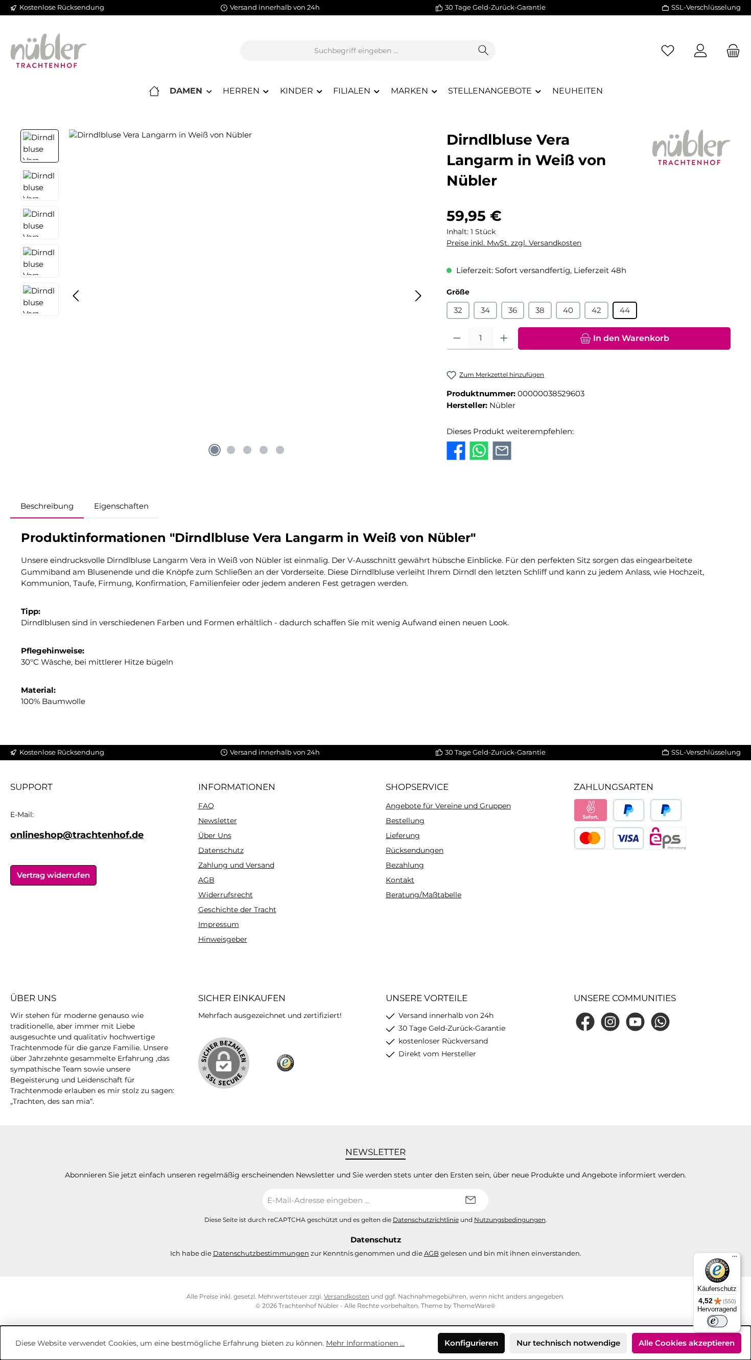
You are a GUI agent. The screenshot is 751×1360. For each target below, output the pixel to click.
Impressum (218, 924)
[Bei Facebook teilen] (455, 450)
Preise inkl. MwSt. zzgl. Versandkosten (514, 242)
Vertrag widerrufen (53, 875)
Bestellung (405, 820)
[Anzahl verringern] (457, 338)
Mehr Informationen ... (365, 1343)
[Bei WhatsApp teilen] (478, 450)
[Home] (154, 91)
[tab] (47, 506)
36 (512, 310)
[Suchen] (484, 50)
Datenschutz (221, 850)
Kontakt (400, 880)
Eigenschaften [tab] (121, 506)
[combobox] (356, 50)
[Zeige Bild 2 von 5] (231, 450)
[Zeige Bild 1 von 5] (214, 450)
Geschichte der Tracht (237, 909)
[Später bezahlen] (666, 810)
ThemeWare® (474, 1305)
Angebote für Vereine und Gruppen (448, 805)
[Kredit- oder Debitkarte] (609, 838)
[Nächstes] (418, 295)
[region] (223, 295)
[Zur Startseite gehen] (48, 50)
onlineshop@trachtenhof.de (77, 835)
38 (540, 310)
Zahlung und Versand (236, 865)
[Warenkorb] (730, 50)
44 (625, 310)
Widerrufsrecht (225, 894)
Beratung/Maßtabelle (423, 894)
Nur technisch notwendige (568, 1343)
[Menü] (735, 1259)
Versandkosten (346, 1296)
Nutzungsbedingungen (510, 1219)
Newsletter (217, 820)
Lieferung (403, 835)
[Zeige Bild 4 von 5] (264, 450)
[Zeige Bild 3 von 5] (247, 450)
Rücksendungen (414, 850)
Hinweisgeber (222, 939)
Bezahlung (405, 865)
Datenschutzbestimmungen (261, 1253)
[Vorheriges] (76, 295)
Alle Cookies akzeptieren (687, 1343)
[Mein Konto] (700, 50)
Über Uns (214, 835)
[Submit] (470, 1200)
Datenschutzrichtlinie (426, 1219)
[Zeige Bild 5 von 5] (280, 450)
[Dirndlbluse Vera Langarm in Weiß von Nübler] (247, 295)
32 (458, 310)
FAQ (206, 805)
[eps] (667, 838)
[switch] (717, 1321)
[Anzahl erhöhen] (504, 338)
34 (485, 310)
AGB (206, 880)
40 (568, 310)
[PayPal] (629, 810)
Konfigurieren (471, 1343)
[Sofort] (591, 810)
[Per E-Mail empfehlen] (501, 450)
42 (596, 310)
